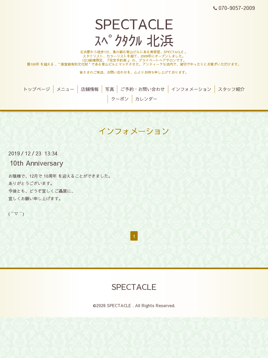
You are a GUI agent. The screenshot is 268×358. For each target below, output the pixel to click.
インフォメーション (191, 89)
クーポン (120, 99)
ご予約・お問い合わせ (142, 89)
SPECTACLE (134, 286)
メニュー (65, 89)
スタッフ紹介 (231, 89)
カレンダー (146, 99)
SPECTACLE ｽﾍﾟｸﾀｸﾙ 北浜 (134, 32)
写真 (109, 89)
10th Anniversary (36, 162)
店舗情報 (90, 89)
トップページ (36, 89)
